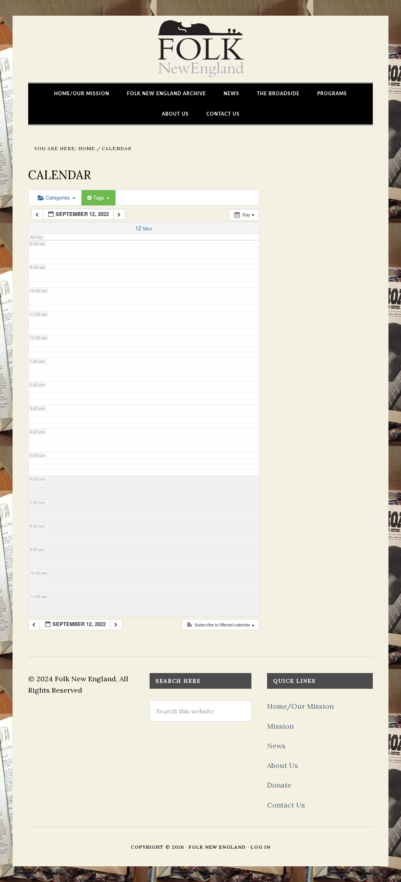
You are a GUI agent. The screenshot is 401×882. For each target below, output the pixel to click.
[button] (220, 624)
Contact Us (286, 804)
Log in (261, 847)
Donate (279, 784)
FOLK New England (200, 49)
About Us (282, 765)
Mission (280, 726)
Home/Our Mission (300, 706)
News (276, 745)
